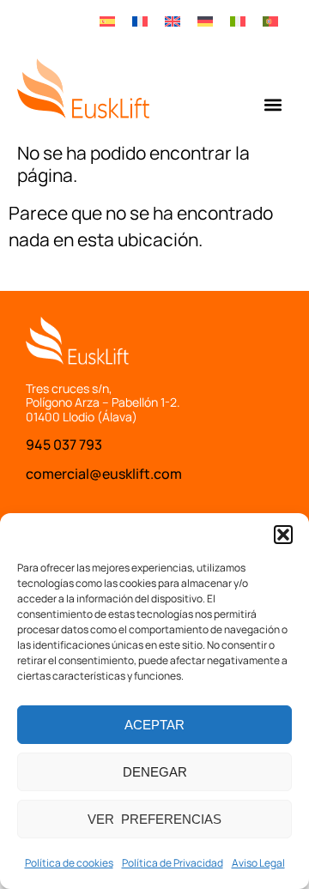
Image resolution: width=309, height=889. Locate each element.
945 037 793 (64, 444)
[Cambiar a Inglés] (172, 20)
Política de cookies (69, 863)
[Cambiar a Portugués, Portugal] (270, 20)
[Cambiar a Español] (107, 20)
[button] (283, 534)
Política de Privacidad (172, 863)
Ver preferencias (154, 819)
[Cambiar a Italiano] (237, 20)
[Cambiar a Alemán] (205, 20)
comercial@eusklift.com (104, 473)
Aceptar (154, 724)
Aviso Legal (258, 863)
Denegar (155, 772)
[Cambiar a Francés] (140, 20)
